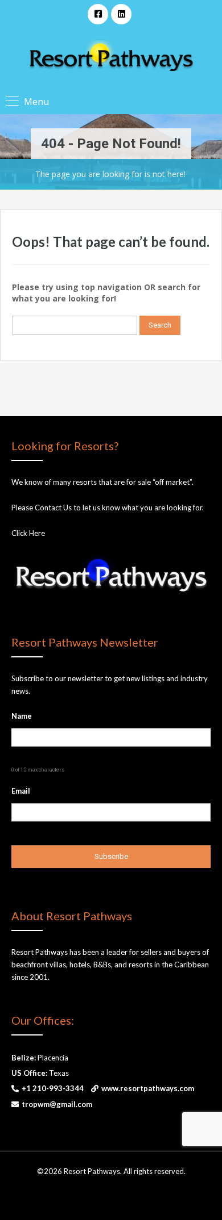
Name (21, 715)
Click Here (28, 533)
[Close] (174, 889)
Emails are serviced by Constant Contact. (103, 1110)
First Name (65, 1036)
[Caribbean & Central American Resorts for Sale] (111, 57)
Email (20, 790)
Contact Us (53, 507)
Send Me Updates (111, 1133)
